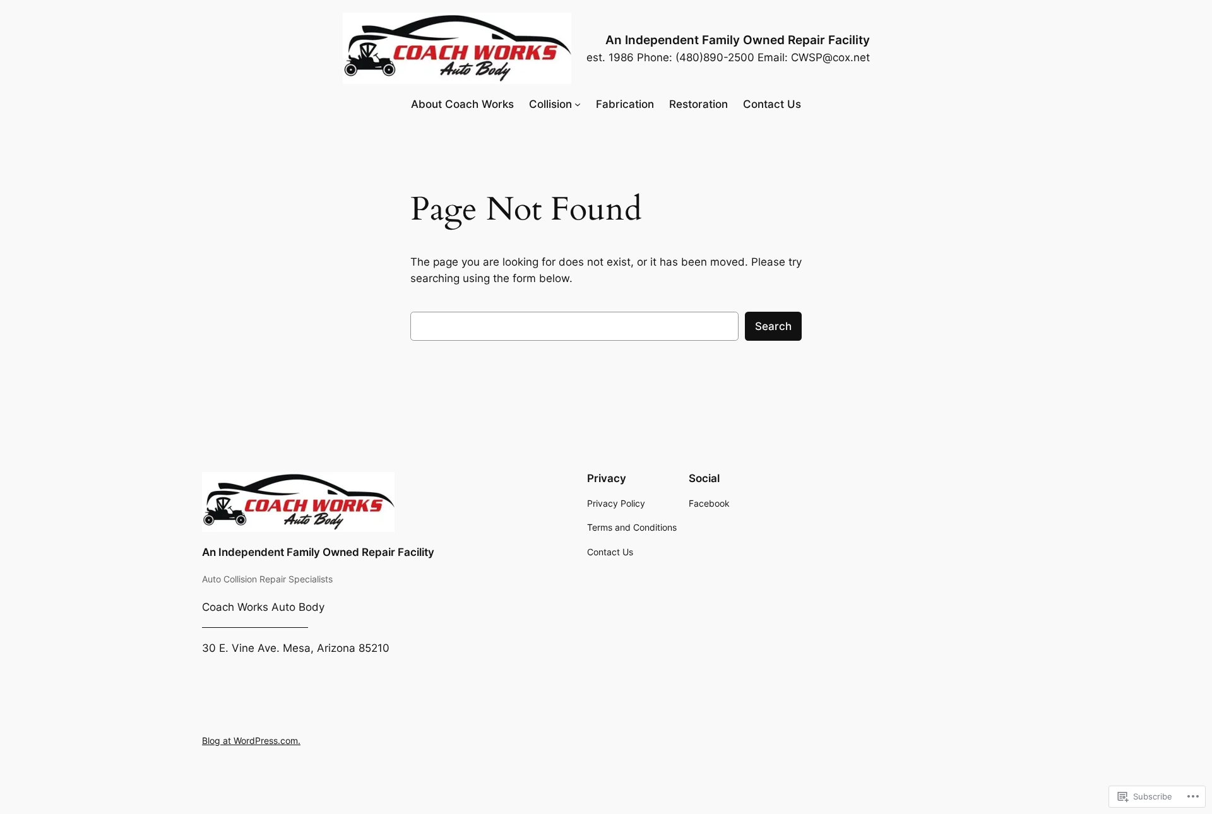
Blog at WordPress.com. (251, 740)
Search (773, 326)
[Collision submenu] (577, 104)
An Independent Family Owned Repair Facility (737, 39)
